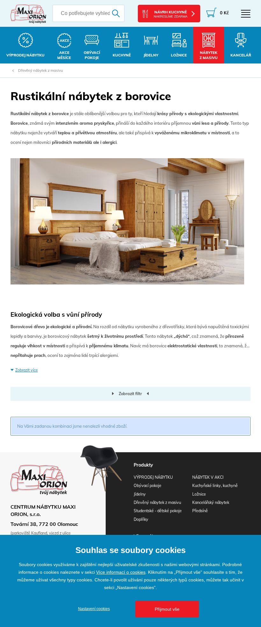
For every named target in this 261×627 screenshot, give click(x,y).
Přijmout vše (167, 609)
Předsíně (200, 510)
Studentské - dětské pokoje (158, 510)
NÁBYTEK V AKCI (207, 477)
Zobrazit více (26, 370)
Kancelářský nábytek (210, 502)
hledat (117, 13)
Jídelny (140, 494)
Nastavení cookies (94, 609)
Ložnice (199, 494)
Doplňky (141, 519)
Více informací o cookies (120, 572)
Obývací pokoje (147, 485)
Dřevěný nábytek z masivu (40, 70)
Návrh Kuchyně (170, 14)
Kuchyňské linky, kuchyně (215, 485)
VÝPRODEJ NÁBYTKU (153, 477)
